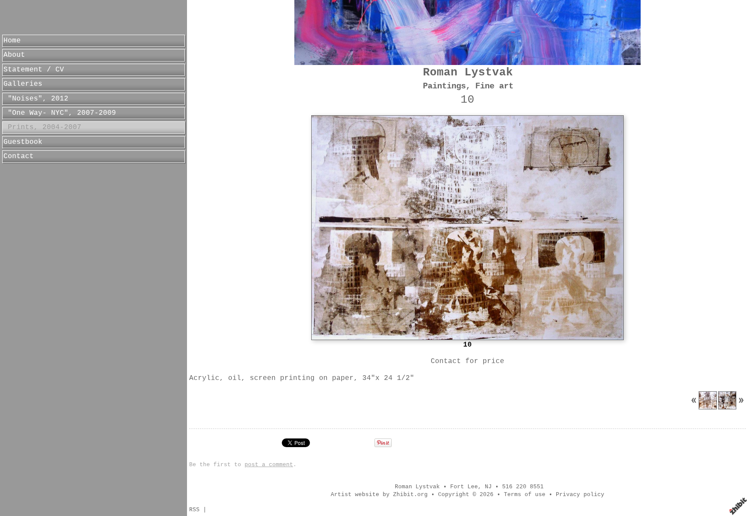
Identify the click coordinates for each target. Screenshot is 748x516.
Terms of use (524, 494)
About (14, 55)
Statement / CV (33, 70)
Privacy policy (580, 494)
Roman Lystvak (468, 72)
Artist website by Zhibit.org (379, 494)
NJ (488, 487)
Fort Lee (464, 487)
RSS (194, 509)
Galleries (22, 84)
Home (12, 41)
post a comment (269, 464)
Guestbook (22, 142)
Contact (18, 156)
